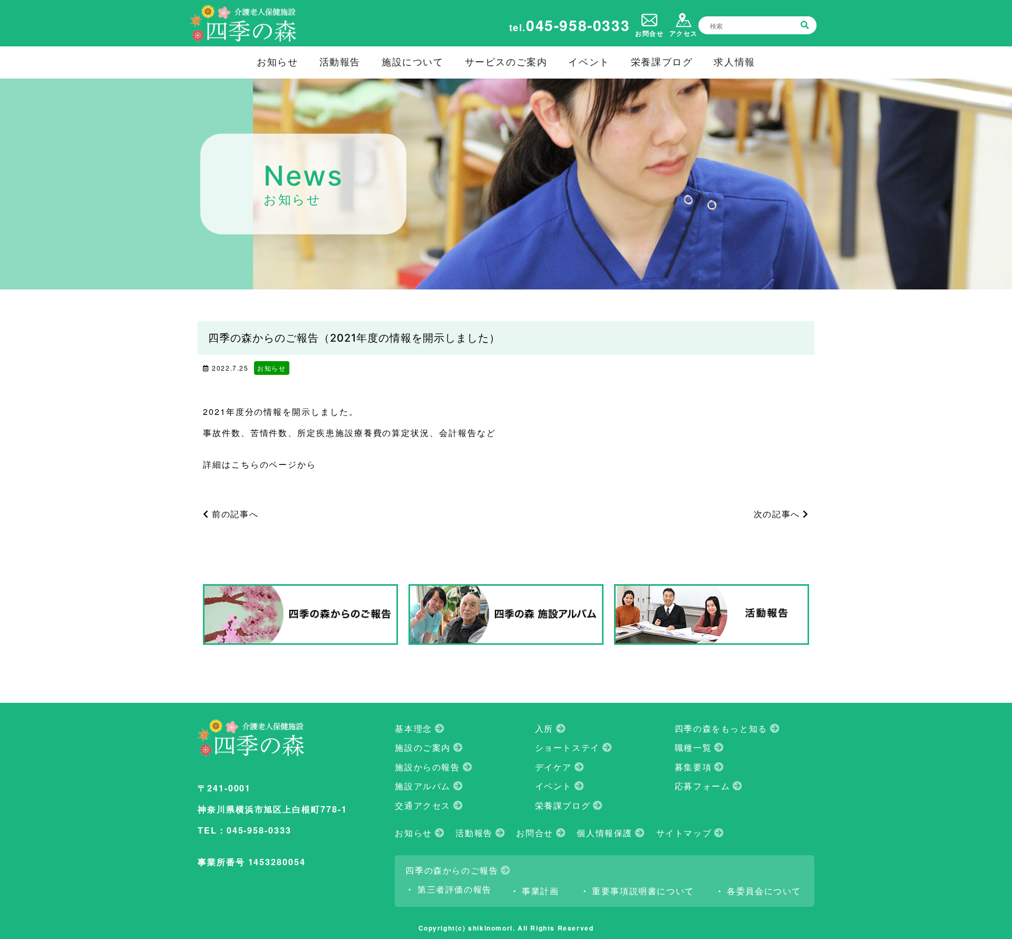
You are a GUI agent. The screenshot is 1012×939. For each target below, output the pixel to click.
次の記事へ (778, 514)
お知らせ (277, 61)
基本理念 (413, 728)
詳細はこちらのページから (259, 464)
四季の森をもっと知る (721, 728)
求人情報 (734, 61)
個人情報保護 (604, 833)
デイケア (553, 767)
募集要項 (693, 767)
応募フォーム (703, 786)
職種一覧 (693, 747)
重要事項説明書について (643, 891)
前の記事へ (233, 514)
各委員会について (764, 891)
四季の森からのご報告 (451, 870)
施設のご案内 (423, 747)
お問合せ (534, 833)
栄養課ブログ (662, 61)
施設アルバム (423, 786)
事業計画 (540, 891)
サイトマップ (684, 833)
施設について (413, 61)
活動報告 (340, 61)
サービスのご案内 (506, 61)
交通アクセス (423, 805)
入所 (544, 728)
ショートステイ (567, 747)
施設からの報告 (427, 767)
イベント (588, 61)
